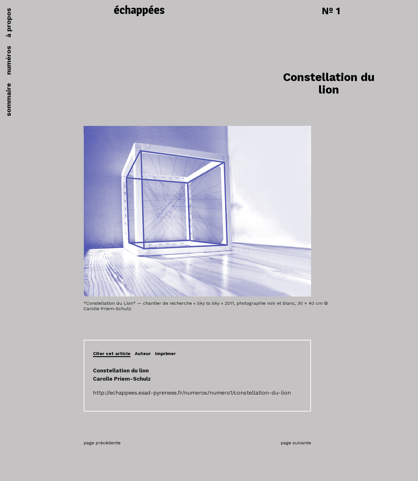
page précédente (102, 442)
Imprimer (165, 353)
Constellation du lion (328, 83)
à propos (9, 23)
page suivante (296, 442)
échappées (139, 10)
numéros (9, 60)
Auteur (143, 353)
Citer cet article (112, 353)
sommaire (9, 99)
